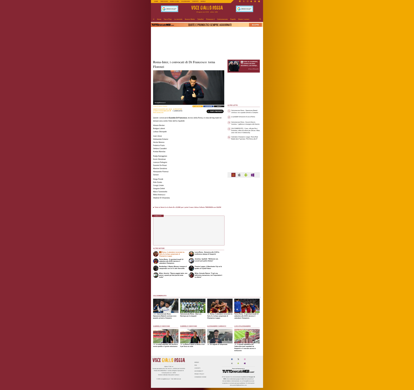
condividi (208, 106)
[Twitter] (243, 1)
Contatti (197, 368)
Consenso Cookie (200, 377)
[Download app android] (255, 1)
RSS (195, 365)
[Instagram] (247, 1)
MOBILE (203, 1)
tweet (218, 106)
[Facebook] (239, 1)
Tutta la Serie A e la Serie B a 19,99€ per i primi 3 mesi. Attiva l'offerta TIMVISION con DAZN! (188, 207)
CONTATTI (195, 1)
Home (156, 1)
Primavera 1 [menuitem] (210, 19)
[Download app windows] (259, 1)
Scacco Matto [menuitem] (190, 19)
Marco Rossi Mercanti (162, 110)
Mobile (196, 362)
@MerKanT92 (178, 110)
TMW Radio (164, 1)
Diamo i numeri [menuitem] (243, 19)
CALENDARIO (185, 1)
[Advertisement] (243, 263)
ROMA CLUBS (174, 1)
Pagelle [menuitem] (233, 19)
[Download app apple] (251, 1)
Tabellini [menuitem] (200, 19)
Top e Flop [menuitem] (168, 19)
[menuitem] (153, 19)
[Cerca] (260, 19)
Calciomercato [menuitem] (222, 19)
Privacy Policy (199, 374)
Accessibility (198, 371)
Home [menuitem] (159, 19)
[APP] (233, 175)
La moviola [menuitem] (178, 19)
